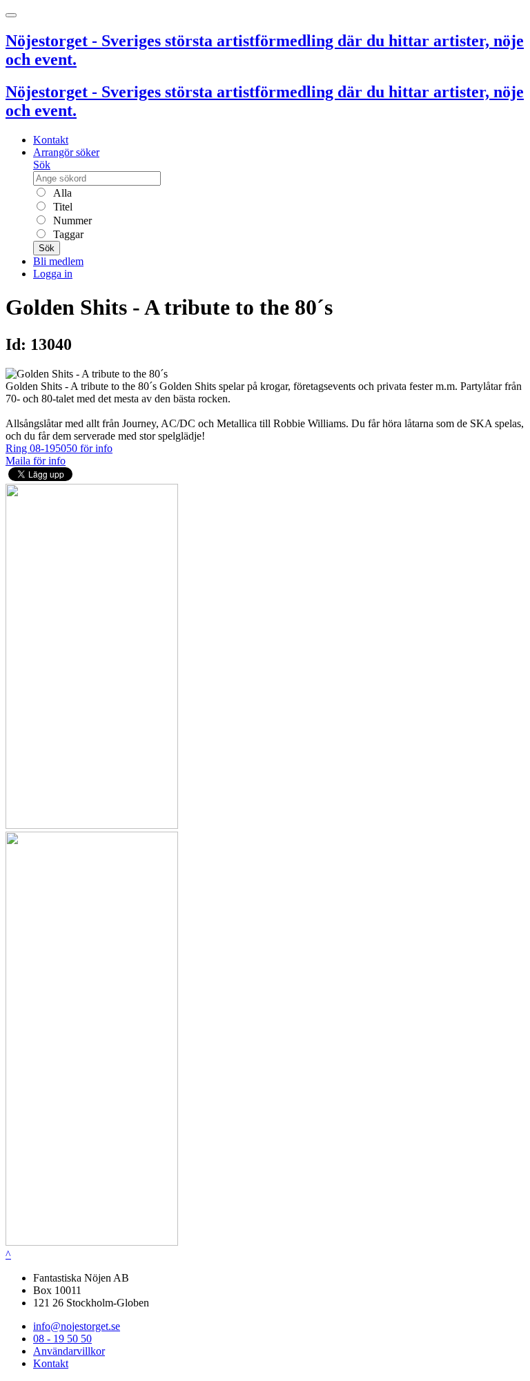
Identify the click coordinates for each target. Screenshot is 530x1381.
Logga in (52, 274)
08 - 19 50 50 (62, 1338)
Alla (61, 193)
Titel (61, 207)
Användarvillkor (69, 1351)
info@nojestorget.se (76, 1326)
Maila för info (36, 461)
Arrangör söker (66, 152)
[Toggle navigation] (11, 15)
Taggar (67, 234)
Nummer (71, 220)
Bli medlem (58, 261)
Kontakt (50, 140)
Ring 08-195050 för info (59, 448)
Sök (41, 164)
